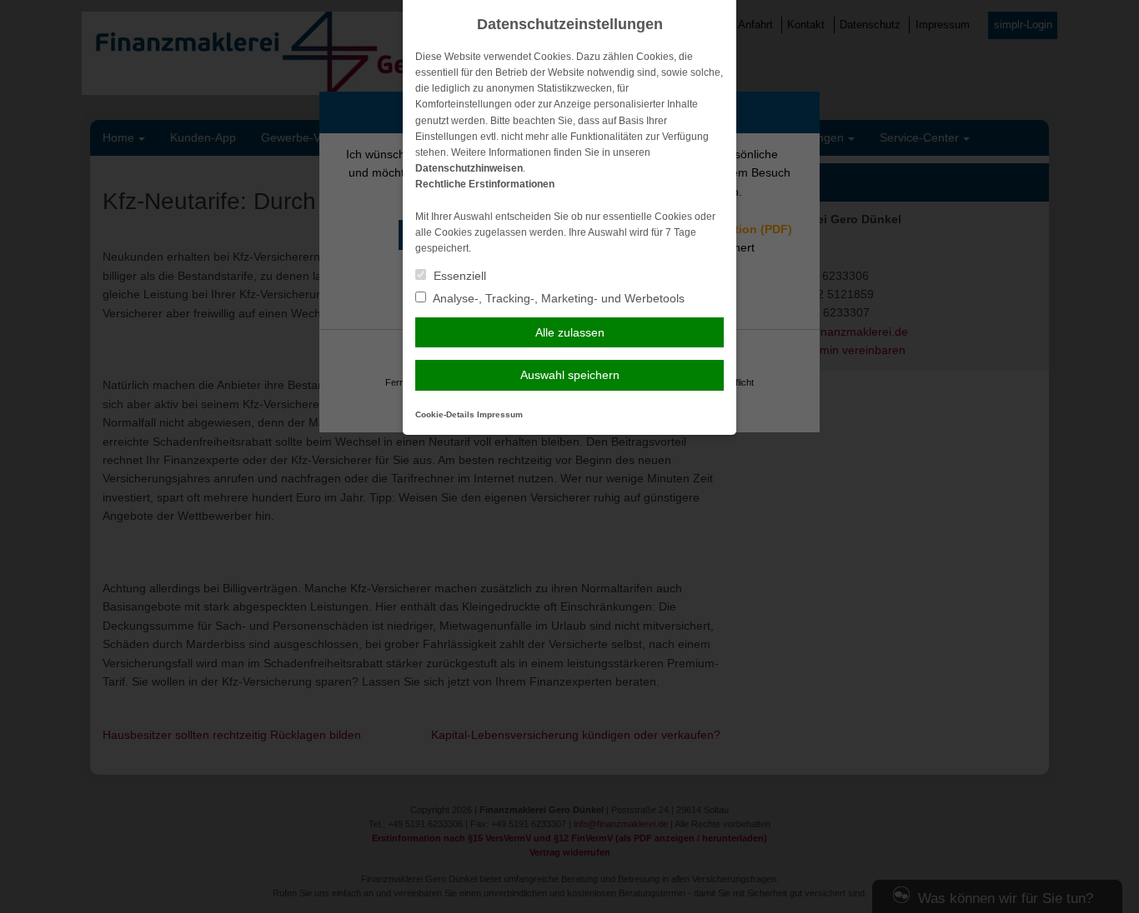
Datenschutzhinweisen (469, 168)
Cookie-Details (444, 414)
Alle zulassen (570, 332)
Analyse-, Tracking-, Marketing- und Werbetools (557, 298)
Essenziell (458, 275)
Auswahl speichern (570, 375)
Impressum (500, 414)
